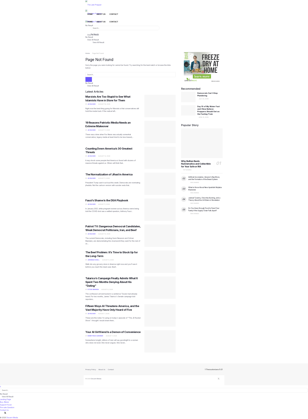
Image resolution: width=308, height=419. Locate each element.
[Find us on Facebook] (215, 378)
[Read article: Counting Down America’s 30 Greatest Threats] (160, 158)
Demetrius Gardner (95, 336)
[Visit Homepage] (93, 5)
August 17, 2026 (104, 130)
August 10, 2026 (104, 234)
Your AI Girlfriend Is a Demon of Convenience (113, 332)
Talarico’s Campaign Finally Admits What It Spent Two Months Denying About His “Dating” (111, 282)
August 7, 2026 (103, 313)
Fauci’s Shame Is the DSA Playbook (106, 200)
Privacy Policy (90, 369)
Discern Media (96, 379)
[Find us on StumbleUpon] (222, 378)
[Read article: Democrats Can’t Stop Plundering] (188, 97)
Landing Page (5, 399)
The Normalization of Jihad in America (109, 174)
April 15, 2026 (203, 117)
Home (90, 14)
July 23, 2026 (203, 99)
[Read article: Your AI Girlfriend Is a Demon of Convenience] (160, 341)
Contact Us (4, 410)
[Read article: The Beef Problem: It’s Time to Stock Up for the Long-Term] (160, 261)
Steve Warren (93, 289)
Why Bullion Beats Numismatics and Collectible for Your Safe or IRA (196, 164)
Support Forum (6, 405)
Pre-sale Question (7, 407)
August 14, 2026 (104, 156)
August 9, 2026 (108, 260)
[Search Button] (157, 28)
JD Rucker (92, 104)
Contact (113, 14)
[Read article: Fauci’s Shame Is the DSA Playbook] (160, 210)
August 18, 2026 (104, 104)
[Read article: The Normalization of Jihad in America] (160, 184)
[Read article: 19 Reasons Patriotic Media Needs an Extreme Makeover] (160, 132)
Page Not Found (98, 53)
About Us (101, 14)
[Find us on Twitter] (219, 378)
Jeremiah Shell (93, 260)
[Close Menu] (0, 386)
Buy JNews (4, 402)
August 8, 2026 (107, 289)
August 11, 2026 (104, 178)
